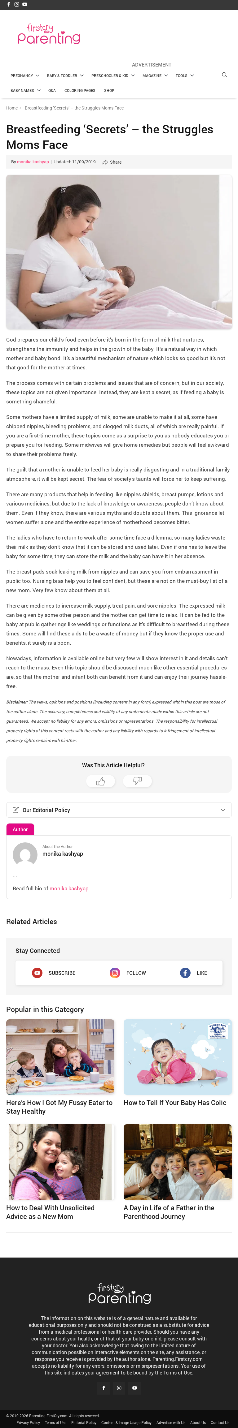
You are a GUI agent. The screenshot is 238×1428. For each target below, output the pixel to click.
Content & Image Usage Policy (126, 1422)
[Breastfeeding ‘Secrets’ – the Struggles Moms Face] (119, 252)
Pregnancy (22, 75)
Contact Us (220, 1422)
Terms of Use (55, 1422)
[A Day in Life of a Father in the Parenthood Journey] (178, 1162)
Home (12, 108)
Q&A (52, 90)
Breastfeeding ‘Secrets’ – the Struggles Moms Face (110, 136)
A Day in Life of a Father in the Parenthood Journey (169, 1212)
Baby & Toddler (62, 75)
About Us (198, 1422)
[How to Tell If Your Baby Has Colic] (178, 1057)
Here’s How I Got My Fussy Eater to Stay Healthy (59, 1107)
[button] (224, 74)
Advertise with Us (170, 1422)
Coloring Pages (79, 90)
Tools (181, 75)
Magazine (152, 75)
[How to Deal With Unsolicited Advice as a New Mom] (60, 1162)
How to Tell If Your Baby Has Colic (175, 1102)
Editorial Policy (83, 1422)
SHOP (109, 90)
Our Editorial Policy (46, 810)
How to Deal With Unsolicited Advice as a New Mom (50, 1212)
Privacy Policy (28, 1422)
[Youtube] (24, 5)
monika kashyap (33, 162)
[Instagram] (16, 5)
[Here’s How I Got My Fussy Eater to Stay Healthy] (60, 1057)
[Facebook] (8, 5)
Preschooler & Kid (109, 75)
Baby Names (22, 90)
